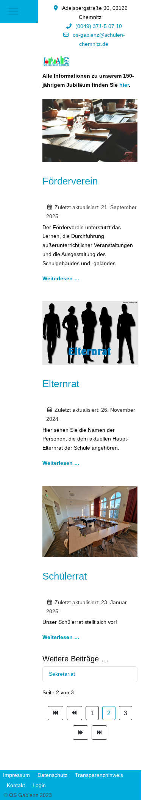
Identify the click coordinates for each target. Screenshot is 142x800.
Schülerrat (64, 576)
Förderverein (70, 181)
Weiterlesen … (61, 278)
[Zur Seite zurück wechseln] (74, 713)
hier (124, 85)
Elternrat (60, 383)
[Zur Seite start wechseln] (55, 713)
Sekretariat (62, 674)
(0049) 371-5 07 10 (98, 26)
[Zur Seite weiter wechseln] (80, 732)
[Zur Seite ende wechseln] (99, 732)
